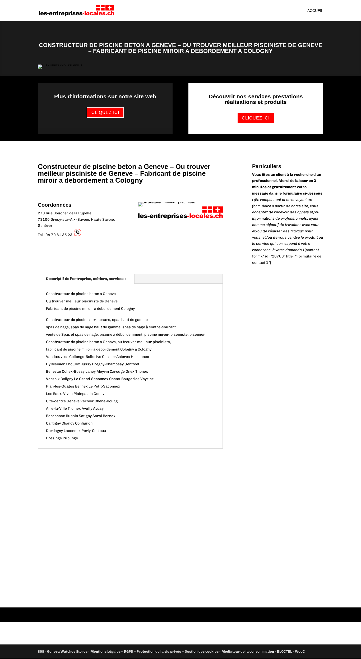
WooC (300, 651)
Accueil (315, 11)
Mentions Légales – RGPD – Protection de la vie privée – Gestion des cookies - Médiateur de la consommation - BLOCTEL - (192, 651)
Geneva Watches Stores (67, 651)
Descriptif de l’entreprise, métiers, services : (86, 278)
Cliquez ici (105, 112)
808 (41, 651)
